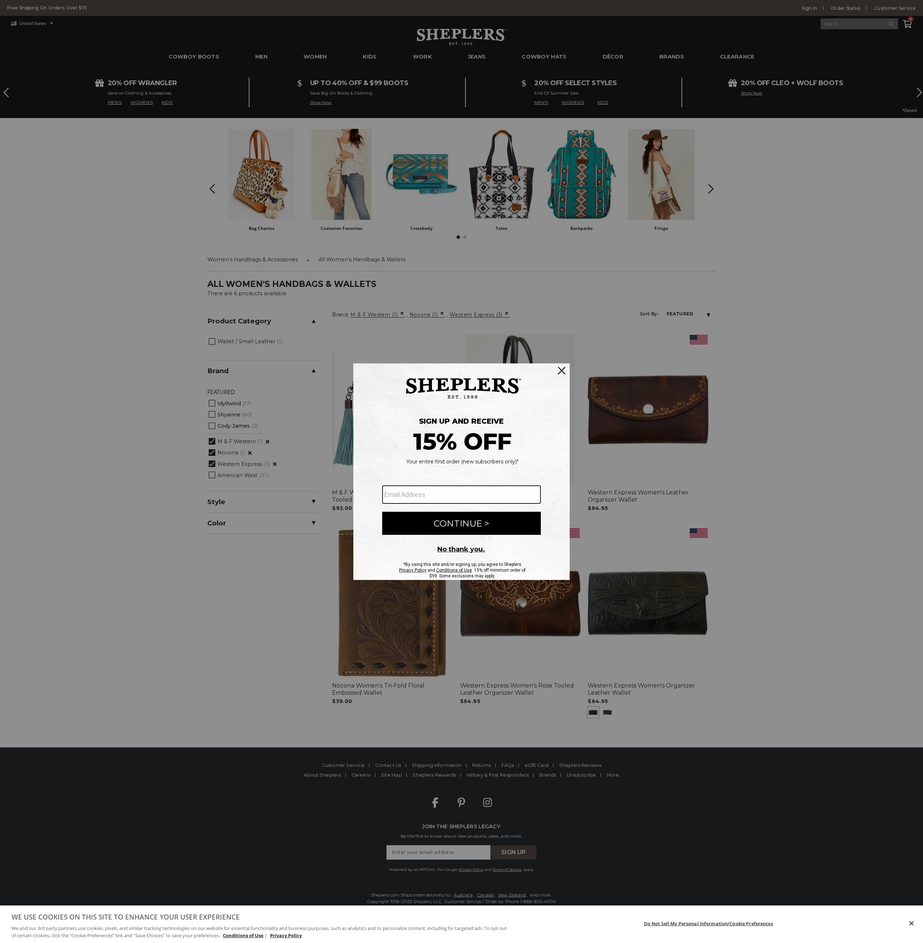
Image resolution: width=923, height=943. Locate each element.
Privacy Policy (286, 935)
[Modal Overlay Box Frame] (461, 471)
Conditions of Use (243, 935)
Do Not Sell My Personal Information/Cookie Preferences (708, 923)
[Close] (911, 923)
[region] (461, 924)
